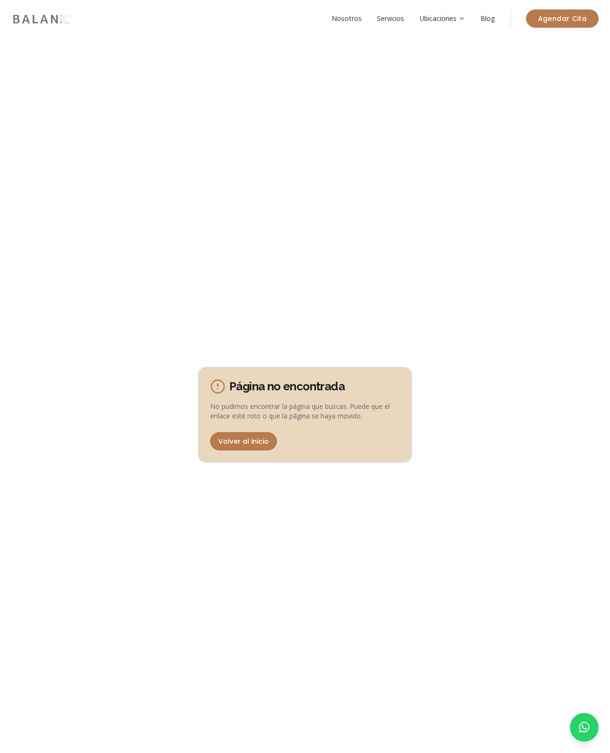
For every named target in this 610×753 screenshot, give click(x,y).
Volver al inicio (243, 441)
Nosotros (347, 18)
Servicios (390, 18)
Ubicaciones (438, 18)
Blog (487, 18)
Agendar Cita (562, 18)
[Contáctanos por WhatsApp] (584, 727)
